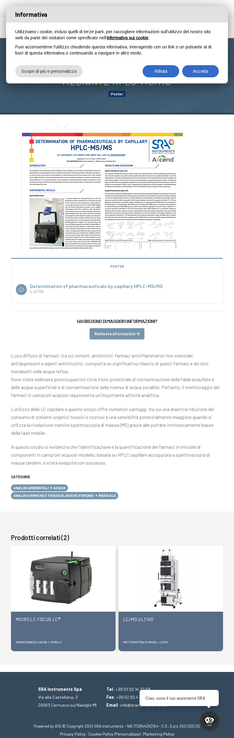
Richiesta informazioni (115, 333)
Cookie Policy (100, 733)
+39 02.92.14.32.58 (133, 689)
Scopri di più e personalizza (48, 71)
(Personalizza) (127, 733)
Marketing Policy (158, 733)
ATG (58, 726)
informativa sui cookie (127, 37)
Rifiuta (160, 71)
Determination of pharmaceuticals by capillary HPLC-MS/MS (96, 286)
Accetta (200, 71)
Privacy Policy (73, 733)
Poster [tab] (117, 266)
